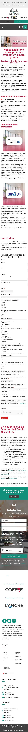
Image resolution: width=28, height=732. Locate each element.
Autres (4, 341)
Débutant (4, 322)
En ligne (4, 351)
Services (6, 657)
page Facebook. (13, 478)
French (5, 673)
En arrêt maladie (6, 338)
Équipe (5, 660)
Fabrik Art (12, 730)
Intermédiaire (5, 324)
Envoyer (4, 418)
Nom (2, 268)
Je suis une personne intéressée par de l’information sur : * (12, 534)
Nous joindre (18, 663)
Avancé (4, 326)
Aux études (5, 334)
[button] (2, 27)
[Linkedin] (19, 27)
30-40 (3, 304)
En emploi (4, 331)
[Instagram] (22, 27)
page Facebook (22, 470)
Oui (3, 314)
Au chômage (5, 333)
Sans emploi (5, 336)
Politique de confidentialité (7, 668)
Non (3, 316)
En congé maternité (7, 339)
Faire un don (18, 656)
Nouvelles (6, 655)
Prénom (3, 262)
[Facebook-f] (17, 27)
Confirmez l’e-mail (5, 282)
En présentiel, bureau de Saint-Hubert (12, 349)
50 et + (4, 307)
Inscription (7, 238)
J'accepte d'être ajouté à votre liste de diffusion (12, 390)
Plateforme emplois (18, 653)
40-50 (3, 305)
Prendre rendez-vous (19, 660)
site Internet (10, 470)
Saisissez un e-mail (6, 276)
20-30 (3, 302)
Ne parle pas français (7, 321)
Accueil (5, 652)
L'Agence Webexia (20, 730)
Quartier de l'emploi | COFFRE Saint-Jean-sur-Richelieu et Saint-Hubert (15, 726)
